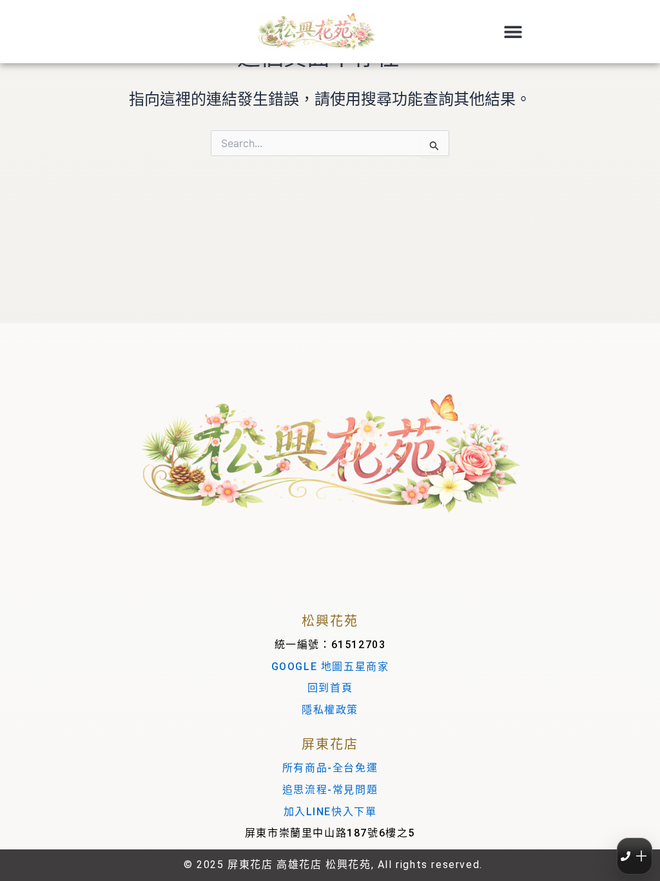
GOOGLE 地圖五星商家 (330, 666)
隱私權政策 (330, 710)
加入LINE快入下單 (330, 812)
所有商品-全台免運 (330, 768)
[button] (512, 31)
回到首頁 (330, 688)
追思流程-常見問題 (330, 790)
